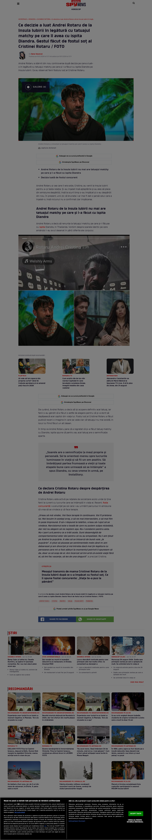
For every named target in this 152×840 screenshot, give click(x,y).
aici (45, 826)
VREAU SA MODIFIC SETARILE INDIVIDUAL (135, 821)
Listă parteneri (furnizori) (77, 821)
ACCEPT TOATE (135, 813)
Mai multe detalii (19, 812)
